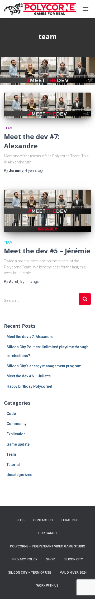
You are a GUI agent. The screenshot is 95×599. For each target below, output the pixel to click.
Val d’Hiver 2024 (73, 572)
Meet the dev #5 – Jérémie (47, 250)
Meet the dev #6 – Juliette (29, 376)
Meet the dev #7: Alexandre (31, 141)
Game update (18, 444)
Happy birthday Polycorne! (29, 386)
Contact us (43, 520)
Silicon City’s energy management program (44, 366)
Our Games (47, 533)
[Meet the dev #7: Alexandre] (47, 105)
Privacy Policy (24, 559)
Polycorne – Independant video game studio (47, 546)
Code (11, 413)
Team (8, 128)
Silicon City (73, 559)
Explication (16, 434)
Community (16, 424)
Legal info (70, 520)
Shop (50, 559)
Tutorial (13, 465)
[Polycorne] (42, 9)
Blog (21, 520)
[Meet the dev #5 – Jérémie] (47, 211)
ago (35, 170)
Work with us (47, 585)
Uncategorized (19, 475)
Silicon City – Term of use (29, 572)
